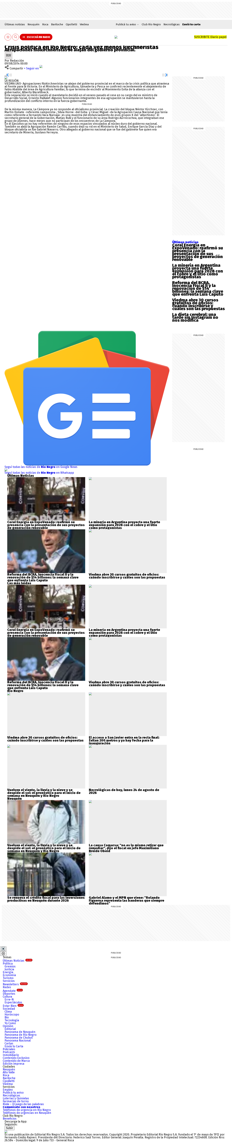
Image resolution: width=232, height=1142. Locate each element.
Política (8, 963)
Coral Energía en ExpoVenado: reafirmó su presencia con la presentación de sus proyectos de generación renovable (197, 252)
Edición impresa (13, 1063)
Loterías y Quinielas (16, 1098)
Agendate (12, 991)
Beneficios (9, 1118)
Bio (7, 1017)
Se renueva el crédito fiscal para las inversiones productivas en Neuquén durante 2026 (46, 899)
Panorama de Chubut (19, 1037)
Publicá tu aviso (13, 1092)
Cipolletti (71, 24)
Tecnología (12, 1020)
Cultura (7, 996)
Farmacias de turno (16, 1101)
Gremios (10, 966)
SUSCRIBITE (210, 37)
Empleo (8, 1089)
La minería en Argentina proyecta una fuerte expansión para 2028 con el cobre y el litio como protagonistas (197, 271)
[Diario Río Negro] (116, 37)
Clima (8, 1011)
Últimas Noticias (17, 960)
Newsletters (15, 984)
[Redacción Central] (9, 52)
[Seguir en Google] (6, 78)
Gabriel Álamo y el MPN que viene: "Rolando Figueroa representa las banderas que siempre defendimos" (126, 900)
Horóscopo (12, 1014)
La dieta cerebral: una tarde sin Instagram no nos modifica (195, 317)
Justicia (9, 969)
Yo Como (10, 1023)
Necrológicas (171, 24)
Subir (9, 1128)
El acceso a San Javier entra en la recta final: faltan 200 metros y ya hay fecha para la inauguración (124, 740)
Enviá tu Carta (14, 1046)
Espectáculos (13, 1002)
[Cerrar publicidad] (3, 948)
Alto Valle (9, 1072)
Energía (8, 972)
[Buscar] (15, 37)
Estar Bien (13, 1006)
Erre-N (9, 999)
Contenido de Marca (16, 1060)
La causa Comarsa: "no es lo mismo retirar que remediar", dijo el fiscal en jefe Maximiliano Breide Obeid (126, 848)
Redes (7, 987)
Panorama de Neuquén (20, 1032)
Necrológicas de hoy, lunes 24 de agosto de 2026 (124, 791)
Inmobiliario (11, 1055)
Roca (45, 24)
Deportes (9, 993)
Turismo (8, 978)
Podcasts (9, 1052)
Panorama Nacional (18, 1040)
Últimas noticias (15, 24)
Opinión (8, 1026)
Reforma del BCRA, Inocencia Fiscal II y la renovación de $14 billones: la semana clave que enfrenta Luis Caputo (197, 288)
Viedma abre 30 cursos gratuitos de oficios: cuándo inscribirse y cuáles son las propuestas (198, 304)
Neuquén (34, 24)
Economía (9, 975)
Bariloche (57, 24)
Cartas (9, 1043)
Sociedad (9, 1008)
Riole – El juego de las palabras (23, 1104)
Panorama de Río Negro (20, 1034)
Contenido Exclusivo (16, 1058)
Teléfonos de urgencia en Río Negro (27, 1110)
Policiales (9, 1049)
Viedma (84, 24)
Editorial (10, 1029)
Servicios (9, 981)
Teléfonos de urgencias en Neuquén (27, 1113)
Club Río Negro (151, 24)
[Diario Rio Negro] (6, 1131)
